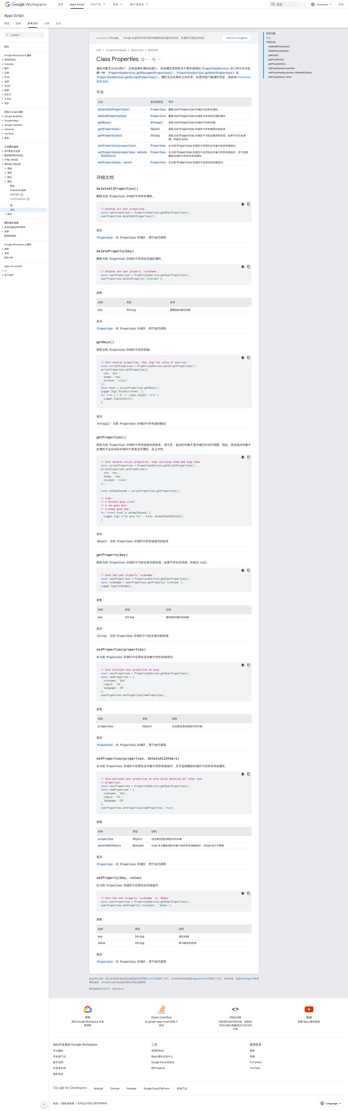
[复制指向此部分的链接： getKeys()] (118, 342)
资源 (115, 4)
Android (98, 1088)
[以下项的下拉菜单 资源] (122, 4)
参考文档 (33, 23)
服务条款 (58, 1073)
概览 (6, 23)
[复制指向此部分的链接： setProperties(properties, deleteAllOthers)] (184, 759)
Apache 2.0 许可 (201, 978)
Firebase (131, 1088)
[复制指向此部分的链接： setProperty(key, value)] (146, 878)
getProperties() (109, 129)
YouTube (255, 1068)
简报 (252, 1056)
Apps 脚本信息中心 (162, 1056)
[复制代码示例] (249, 204)
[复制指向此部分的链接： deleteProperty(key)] (138, 251)
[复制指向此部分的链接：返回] (105, 230)
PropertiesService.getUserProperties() (205, 72)
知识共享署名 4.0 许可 (145, 978)
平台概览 (58, 1050)
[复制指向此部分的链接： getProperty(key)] (132, 555)
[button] (23, 60)
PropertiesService (215, 68)
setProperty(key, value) (115, 162)
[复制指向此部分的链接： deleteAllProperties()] (142, 189)
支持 (58, 23)
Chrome (114, 1088)
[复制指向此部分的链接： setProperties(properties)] (150, 649)
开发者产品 (59, 1056)
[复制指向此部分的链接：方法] (107, 92)
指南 (18, 23)
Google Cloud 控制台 (163, 1062)
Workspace (36, 4)
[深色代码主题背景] (243, 204)
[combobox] (287, 4)
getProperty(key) (110, 135)
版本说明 (58, 1062)
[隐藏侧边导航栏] (43, 1104)
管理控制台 (157, 1050)
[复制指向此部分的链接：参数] (105, 293)
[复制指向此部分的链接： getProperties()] (130, 437)
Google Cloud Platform (157, 1088)
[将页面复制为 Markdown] (154, 59)
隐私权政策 (68, 1103)
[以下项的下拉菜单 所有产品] (105, 4)
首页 (60, 4)
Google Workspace (116, 50)
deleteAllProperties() (114, 109)
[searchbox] (24, 35)
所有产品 (96, 4)
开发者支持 (59, 1068)
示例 (46, 23)
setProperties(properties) (117, 145)
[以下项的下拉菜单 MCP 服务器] (148, 4)
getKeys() (104, 122)
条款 (55, 1103)
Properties (158, 109)
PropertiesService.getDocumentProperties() (141, 72)
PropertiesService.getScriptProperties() (127, 77)
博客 (252, 1050)
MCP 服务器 (137, 4)
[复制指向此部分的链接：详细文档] (117, 178)
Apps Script (77, 4)
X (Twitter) (256, 1062)
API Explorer (158, 1068)
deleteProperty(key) (112, 116)
